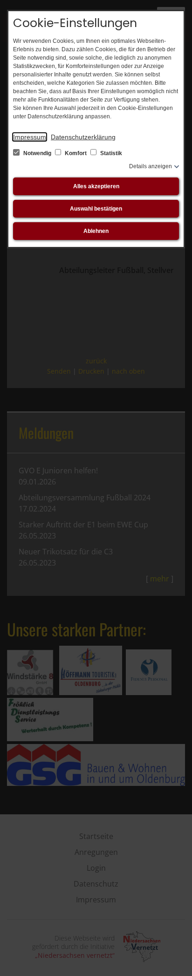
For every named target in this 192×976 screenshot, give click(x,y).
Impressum (29, 137)
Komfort (75, 153)
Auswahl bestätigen (96, 208)
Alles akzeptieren (96, 186)
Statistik (110, 153)
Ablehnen (96, 231)
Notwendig (37, 153)
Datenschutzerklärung (83, 137)
